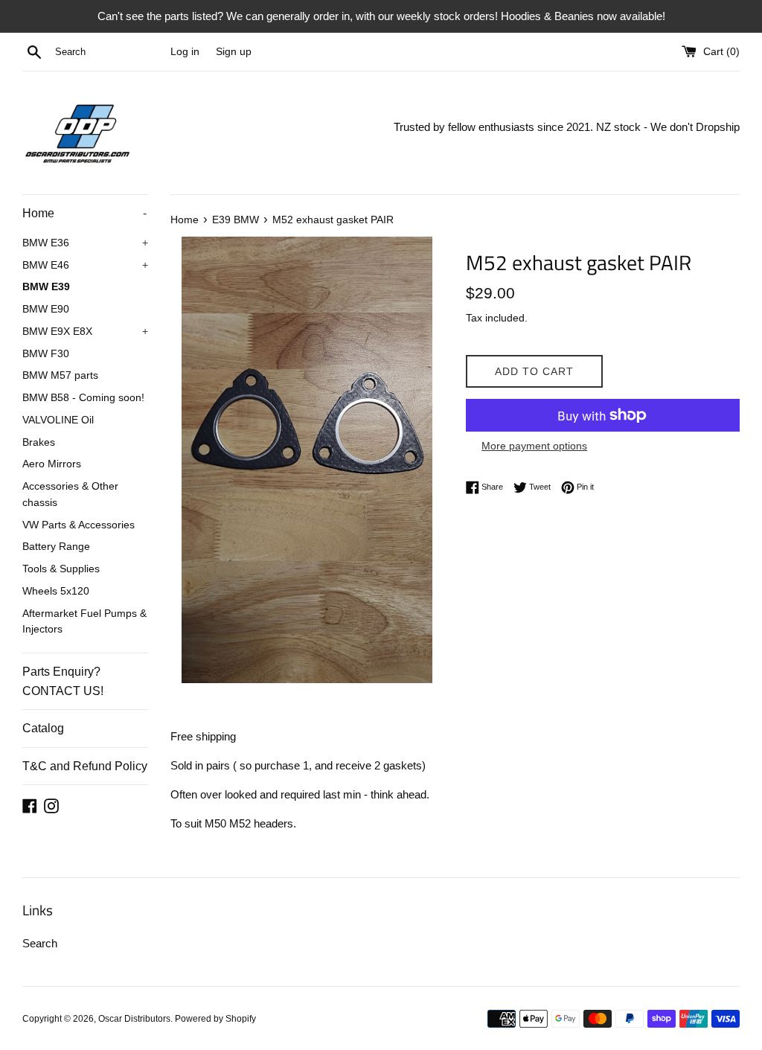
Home (84, 213)
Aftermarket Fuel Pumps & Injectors (84, 622)
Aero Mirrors (51, 464)
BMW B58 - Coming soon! (83, 397)
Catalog (43, 728)
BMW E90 (45, 309)
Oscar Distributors (134, 1019)
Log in (184, 51)
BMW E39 (46, 286)
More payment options (534, 446)
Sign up (234, 51)
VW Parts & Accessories (78, 525)
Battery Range (56, 546)
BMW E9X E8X (85, 331)
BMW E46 (85, 265)
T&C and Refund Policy (84, 766)
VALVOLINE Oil (58, 420)
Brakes (38, 442)
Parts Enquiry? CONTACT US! (62, 681)
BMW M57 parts (60, 375)
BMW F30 (45, 353)
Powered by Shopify (215, 1019)
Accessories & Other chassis (70, 494)
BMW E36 (85, 243)
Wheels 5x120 (55, 591)
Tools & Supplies (61, 568)
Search (39, 943)
